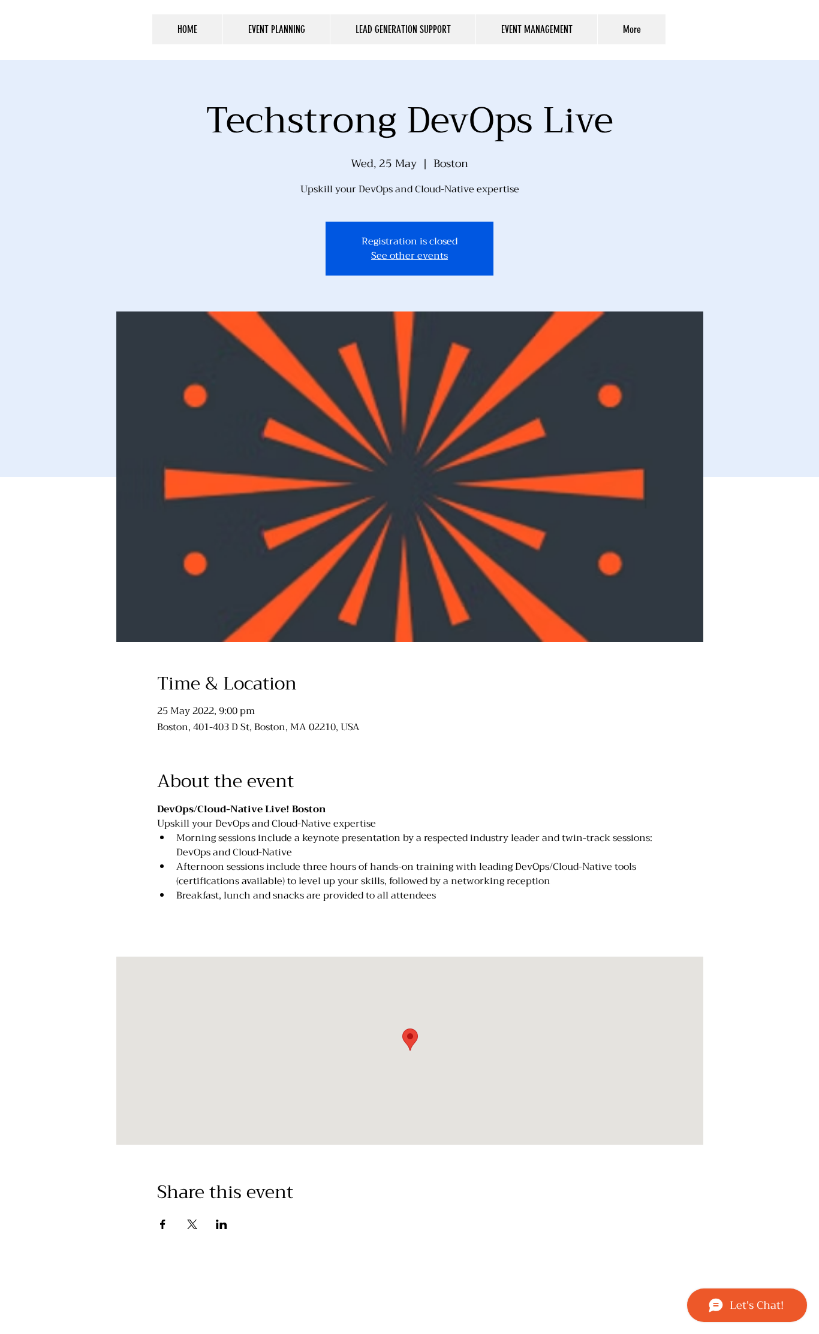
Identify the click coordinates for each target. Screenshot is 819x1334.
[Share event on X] (192, 1224)
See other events (409, 255)
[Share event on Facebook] (162, 1224)
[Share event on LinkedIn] (221, 1224)
